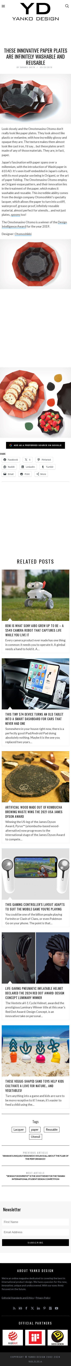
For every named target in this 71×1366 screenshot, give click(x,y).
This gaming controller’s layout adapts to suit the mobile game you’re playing (35, 906)
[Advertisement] (35, 35)
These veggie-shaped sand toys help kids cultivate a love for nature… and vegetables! (34, 1086)
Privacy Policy (43, 1297)
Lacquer (19, 1129)
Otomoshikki (23, 234)
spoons (15, 214)
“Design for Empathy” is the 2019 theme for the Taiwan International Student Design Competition (35, 1175)
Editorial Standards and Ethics (18, 1297)
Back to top (34, 1361)
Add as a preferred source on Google (38, 445)
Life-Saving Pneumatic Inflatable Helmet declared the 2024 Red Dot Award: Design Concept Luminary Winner (34, 993)
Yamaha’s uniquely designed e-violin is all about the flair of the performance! (36, 1155)
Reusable (52, 1129)
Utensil (35, 1136)
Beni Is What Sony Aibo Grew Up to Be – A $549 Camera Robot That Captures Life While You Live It (34, 630)
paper (35, 1129)
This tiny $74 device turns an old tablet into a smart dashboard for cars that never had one (34, 719)
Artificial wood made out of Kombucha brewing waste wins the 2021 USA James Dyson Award (33, 812)
